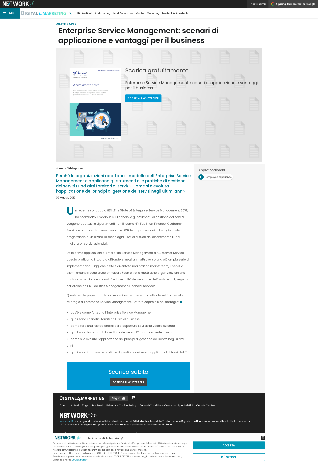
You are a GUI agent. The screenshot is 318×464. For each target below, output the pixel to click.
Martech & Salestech (175, 13)
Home (59, 168)
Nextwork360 (67, 421)
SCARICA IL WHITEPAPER (143, 98)
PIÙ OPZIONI (229, 457)
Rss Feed (97, 405)
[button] (10, 13)
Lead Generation (123, 13)
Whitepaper (75, 168)
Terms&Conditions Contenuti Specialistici (166, 405)
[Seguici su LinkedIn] (134, 398)
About (64, 405)
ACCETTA (229, 445)
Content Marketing (147, 13)
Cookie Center (205, 405)
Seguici (117, 398)
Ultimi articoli (84, 13)
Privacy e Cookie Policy (121, 405)
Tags (85, 405)
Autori (75, 405)
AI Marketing (102, 13)
